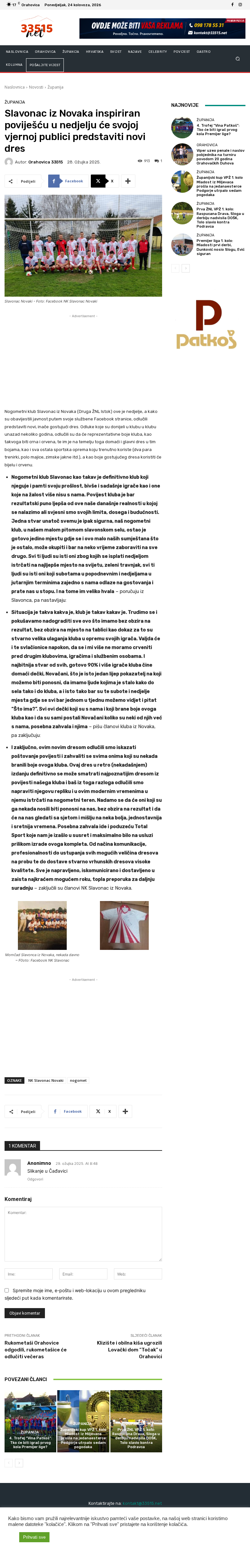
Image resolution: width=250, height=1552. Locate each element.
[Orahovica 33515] (10, 162)
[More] (128, 181)
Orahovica (207, 145)
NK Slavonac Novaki (45, 1080)
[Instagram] (240, 5)
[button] (237, 58)
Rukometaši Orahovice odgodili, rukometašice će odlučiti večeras (36, 1350)
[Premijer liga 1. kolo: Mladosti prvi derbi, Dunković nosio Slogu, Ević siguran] (182, 244)
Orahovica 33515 (45, 162)
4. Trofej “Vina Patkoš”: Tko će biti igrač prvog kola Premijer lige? (30, 1442)
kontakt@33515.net (142, 1503)
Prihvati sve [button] (34, 1537)
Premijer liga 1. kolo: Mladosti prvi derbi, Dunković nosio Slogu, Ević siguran (220, 247)
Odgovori (35, 1179)
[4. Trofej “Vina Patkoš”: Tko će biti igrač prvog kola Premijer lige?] (30, 1421)
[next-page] (19, 1463)
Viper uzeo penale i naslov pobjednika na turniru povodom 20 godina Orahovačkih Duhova (220, 157)
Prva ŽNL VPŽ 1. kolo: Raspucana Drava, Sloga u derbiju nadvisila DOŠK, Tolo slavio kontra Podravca (136, 1438)
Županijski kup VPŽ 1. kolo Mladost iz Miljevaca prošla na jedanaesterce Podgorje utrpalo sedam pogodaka (83, 1438)
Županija (55, 87)
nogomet (78, 1080)
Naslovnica (15, 87)
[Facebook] (232, 5)
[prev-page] (9, 1463)
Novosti (36, 87)
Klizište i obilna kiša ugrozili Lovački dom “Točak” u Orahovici (129, 1350)
